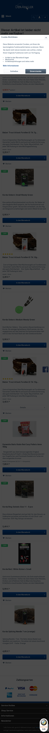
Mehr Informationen (11, 66)
